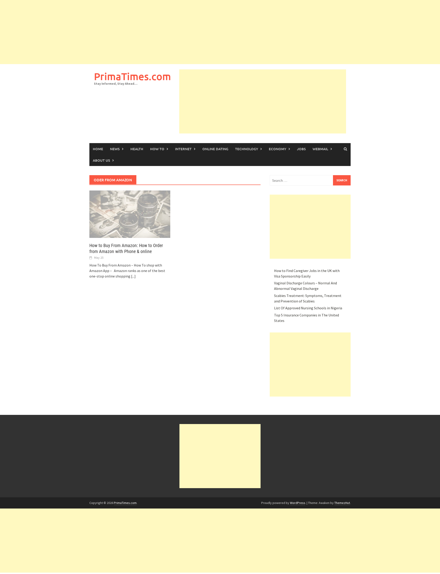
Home (98, 149)
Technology (246, 149)
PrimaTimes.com (132, 76)
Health (136, 149)
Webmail (320, 149)
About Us (101, 160)
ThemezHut (342, 503)
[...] (133, 276)
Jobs (301, 149)
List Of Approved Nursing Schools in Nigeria (308, 308)
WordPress (297, 503)
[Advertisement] (137, 32)
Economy (277, 149)
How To (157, 149)
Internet (183, 149)
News (115, 149)
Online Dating (215, 149)
